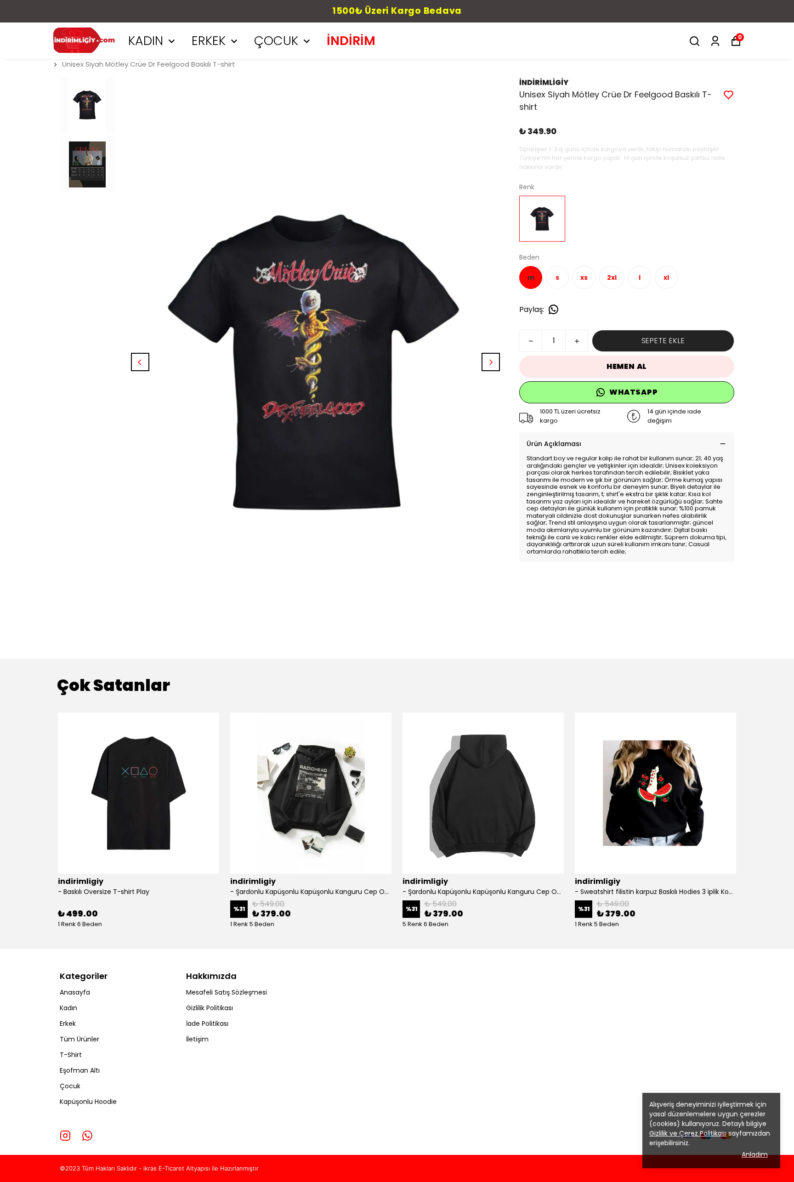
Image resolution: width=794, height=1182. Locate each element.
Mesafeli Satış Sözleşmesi (226, 992)
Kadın (68, 1007)
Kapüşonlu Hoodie (88, 1101)
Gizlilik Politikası (209, 1007)
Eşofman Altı (80, 1070)
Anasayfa (75, 992)
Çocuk (70, 1086)
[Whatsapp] (87, 1135)
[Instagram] (65, 1135)
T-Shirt (71, 1054)
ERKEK (209, 40)
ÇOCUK (276, 40)
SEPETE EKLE (663, 340)
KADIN (145, 40)
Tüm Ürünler (79, 1039)
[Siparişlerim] (715, 41)
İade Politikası (207, 1023)
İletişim (197, 1039)
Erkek (68, 1023)
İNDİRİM (351, 40)
